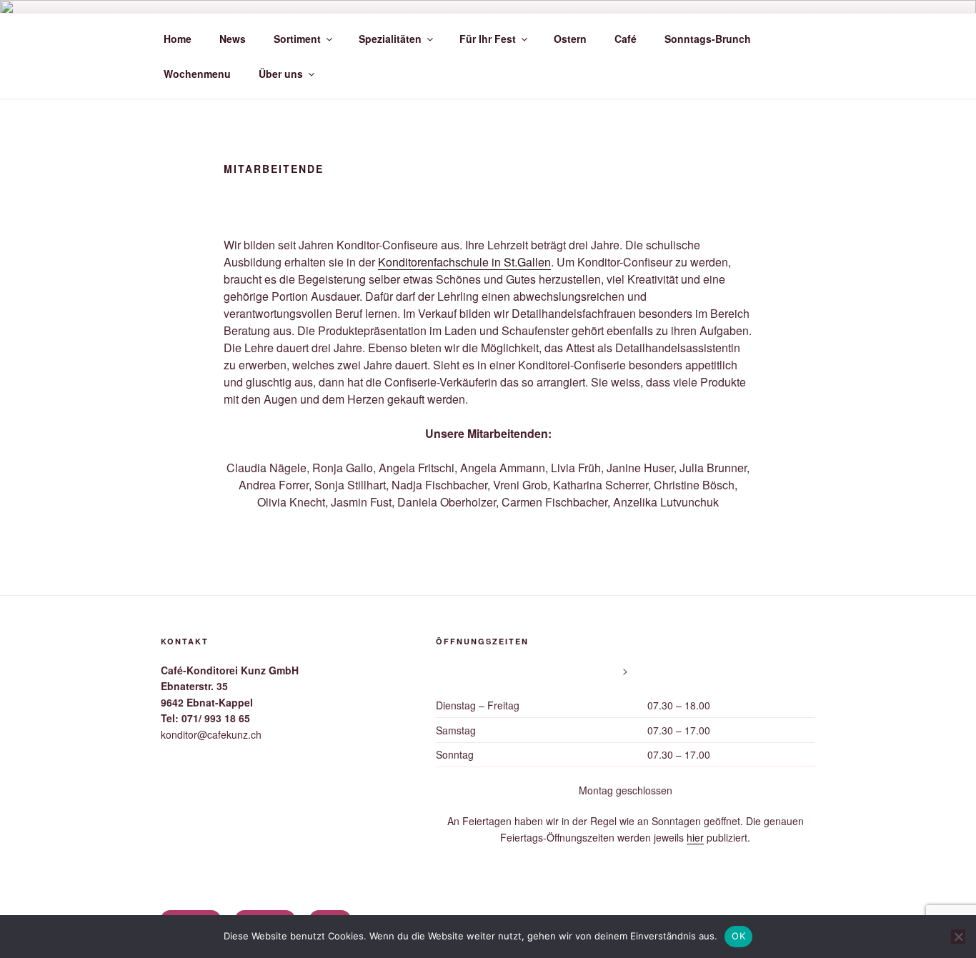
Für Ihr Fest (487, 38)
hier (695, 837)
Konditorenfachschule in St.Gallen (464, 262)
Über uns (281, 73)
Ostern (570, 38)
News (232, 38)
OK (738, 936)
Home (177, 38)
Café (625, 38)
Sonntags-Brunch (707, 38)
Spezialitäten (390, 38)
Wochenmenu (197, 73)
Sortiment (297, 38)
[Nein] (958, 936)
